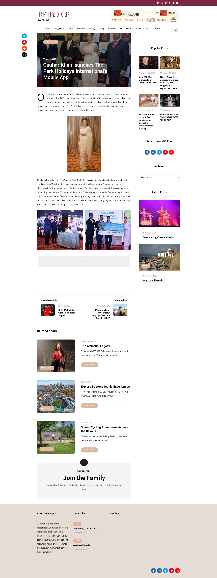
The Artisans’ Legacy (95, 346)
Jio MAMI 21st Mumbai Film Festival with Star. (147, 80)
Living (101, 29)
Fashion (81, 29)
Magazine (59, 29)
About (157, 29)
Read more (89, 365)
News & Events (125, 29)
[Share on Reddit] (24, 48)
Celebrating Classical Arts (158, 237)
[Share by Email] (24, 54)
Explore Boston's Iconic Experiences (105, 386)
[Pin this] (24, 42)
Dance (145, 223)
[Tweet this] (24, 35)
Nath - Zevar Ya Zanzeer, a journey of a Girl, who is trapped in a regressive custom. (169, 82)
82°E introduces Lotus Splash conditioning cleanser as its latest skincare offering (146, 122)
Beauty (91, 29)
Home (48, 29)
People (111, 29)
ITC (60, 180)
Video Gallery (142, 29)
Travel (70, 29)
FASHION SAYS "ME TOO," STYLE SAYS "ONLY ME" (169, 117)
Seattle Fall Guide (153, 280)
